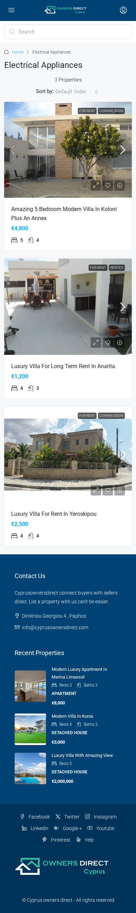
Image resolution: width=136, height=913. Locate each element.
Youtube (104, 828)
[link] (68, 150)
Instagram (104, 817)
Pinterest (60, 840)
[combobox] (76, 91)
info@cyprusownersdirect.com (55, 627)
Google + (72, 828)
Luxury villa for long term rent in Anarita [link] (63, 366)
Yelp (89, 840)
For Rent (87, 111)
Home (17, 52)
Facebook (39, 817)
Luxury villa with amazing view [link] (82, 755)
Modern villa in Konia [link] (72, 716)
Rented (116, 267)
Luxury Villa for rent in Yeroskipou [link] (54, 514)
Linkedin (39, 828)
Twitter (71, 817)
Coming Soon (111, 111)
